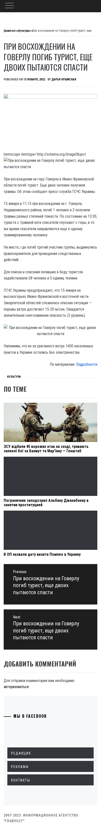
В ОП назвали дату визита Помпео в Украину (42, 554)
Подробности (86, 364)
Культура (14, 376)
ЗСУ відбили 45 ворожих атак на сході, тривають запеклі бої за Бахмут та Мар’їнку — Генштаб (46, 448)
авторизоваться (16, 686)
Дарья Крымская (63, 79)
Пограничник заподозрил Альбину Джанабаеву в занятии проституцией (46, 502)
